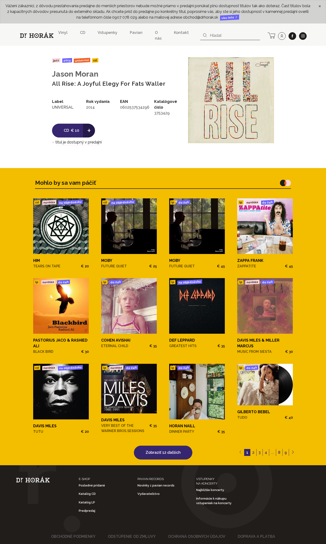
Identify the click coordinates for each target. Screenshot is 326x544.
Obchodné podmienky (73, 536)
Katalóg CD (87, 494)
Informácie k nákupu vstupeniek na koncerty (213, 501)
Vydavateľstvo (148, 494)
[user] (282, 36)
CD (82, 32)
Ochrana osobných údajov (196, 536)
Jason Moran (75, 73)
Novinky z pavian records (155, 485)
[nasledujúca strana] (293, 452)
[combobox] (230, 35)
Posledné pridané (92, 485)
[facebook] (292, 36)
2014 (67, 60)
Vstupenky (107, 32)
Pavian (136, 32)
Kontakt (181, 32)
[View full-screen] (267, 64)
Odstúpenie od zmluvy (132, 536)
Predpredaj (87, 510)
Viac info (228, 18)
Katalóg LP (87, 502)
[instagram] (303, 36)
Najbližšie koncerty (210, 490)
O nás (158, 35)
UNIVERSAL (82, 60)
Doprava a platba (256, 536)
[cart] (271, 35)
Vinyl (63, 32)
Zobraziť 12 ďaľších (163, 452)
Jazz (56, 60)
